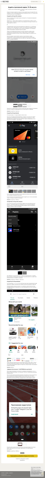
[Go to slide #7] (36, 359)
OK (41, 475)
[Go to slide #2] (20, 105)
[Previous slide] (8, 72)
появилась (34, 371)
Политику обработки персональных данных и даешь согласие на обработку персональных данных (36, 471)
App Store (17, 111)
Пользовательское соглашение (6, 475)
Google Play (12, 111)
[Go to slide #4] (29, 105)
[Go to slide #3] (24, 105)
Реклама (6, 472)
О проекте (11, 472)
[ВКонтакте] (20, 460)
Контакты (3, 472)
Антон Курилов (24, 5)
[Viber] (22, 460)
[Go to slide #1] (15, 105)
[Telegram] (21, 460)
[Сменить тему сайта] (43, 1)
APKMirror (17, 199)
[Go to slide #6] (34, 191)
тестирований (15, 283)
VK (28, 455)
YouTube (32, 455)
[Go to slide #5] (29, 191)
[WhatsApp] (24, 460)
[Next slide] (36, 72)
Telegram (26, 455)
